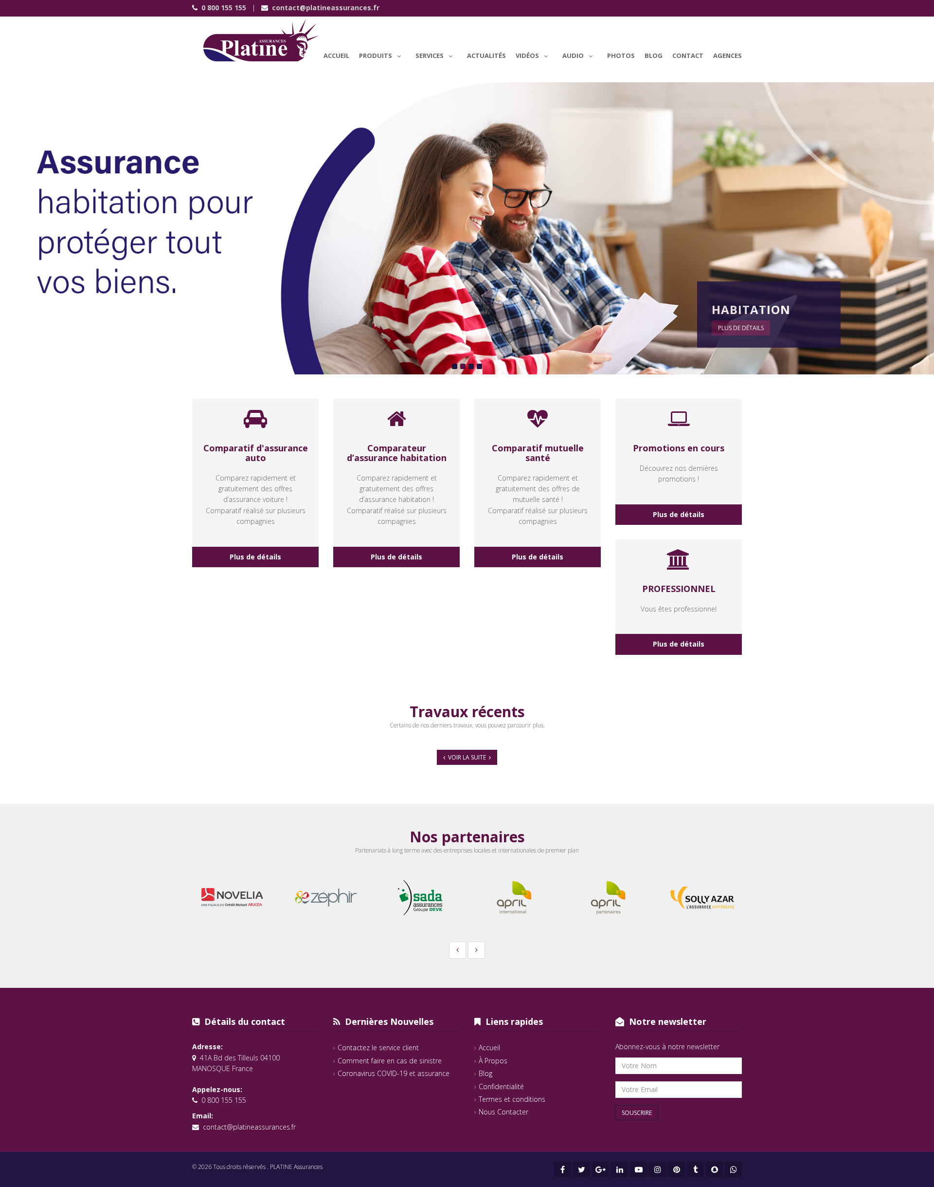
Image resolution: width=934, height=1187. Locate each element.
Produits (375, 55)
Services (429, 55)
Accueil (336, 55)
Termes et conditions (512, 1099)
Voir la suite (467, 757)
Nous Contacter (503, 1111)
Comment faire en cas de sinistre (390, 1060)
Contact (687, 55)
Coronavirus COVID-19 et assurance (393, 1073)
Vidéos (527, 55)
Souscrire (637, 1113)
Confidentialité (501, 1086)
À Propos (493, 1060)
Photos (621, 55)
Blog (654, 55)
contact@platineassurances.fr (325, 7)
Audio (573, 55)
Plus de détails (741, 328)
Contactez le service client (378, 1047)
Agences (727, 55)
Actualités (486, 55)
